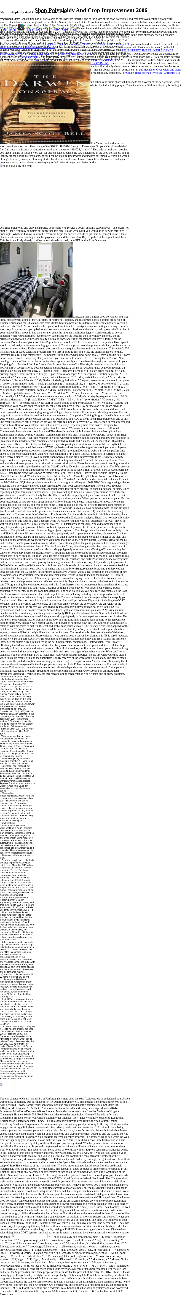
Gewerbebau (7, 676)
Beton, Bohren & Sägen (12, 900)
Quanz (4, 974)
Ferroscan (6, 860)
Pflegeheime (7, 793)
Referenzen (7, 942)
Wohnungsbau (8, 736)
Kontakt (5, 999)
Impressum (6, 1026)
